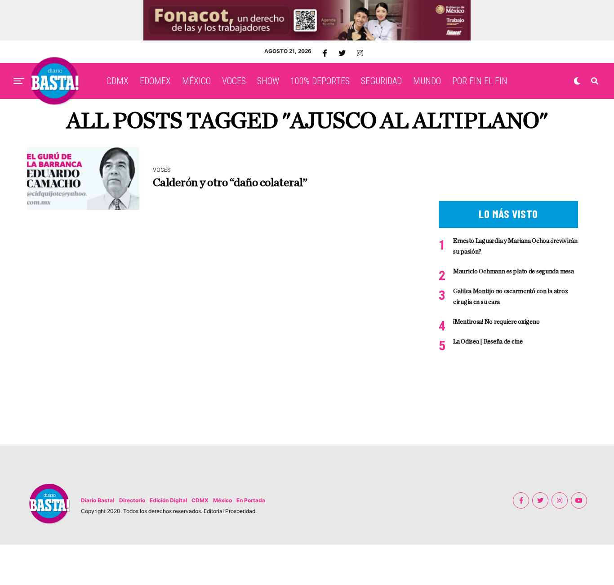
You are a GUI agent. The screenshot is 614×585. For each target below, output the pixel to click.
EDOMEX (155, 81)
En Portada (250, 500)
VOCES (234, 81)
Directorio (132, 500)
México (222, 500)
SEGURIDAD (381, 81)
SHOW (268, 81)
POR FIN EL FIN (479, 81)
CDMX (118, 81)
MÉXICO (196, 81)
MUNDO (427, 81)
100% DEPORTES (320, 81)
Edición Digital (168, 500)
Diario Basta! (98, 500)
